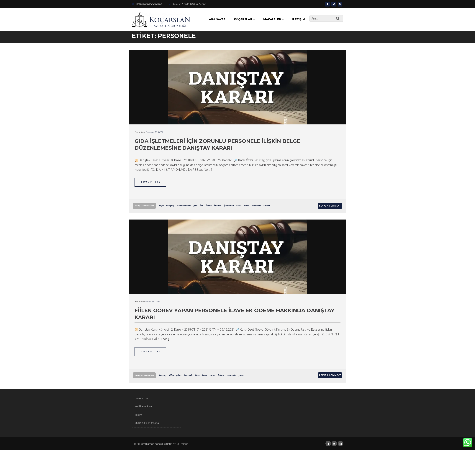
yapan (241, 375)
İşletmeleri (229, 205)
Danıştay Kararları (144, 206)
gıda (195, 205)
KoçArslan (243, 19)
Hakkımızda (141, 398)
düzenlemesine (184, 205)
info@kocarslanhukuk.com (149, 4)
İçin (201, 205)
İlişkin (208, 205)
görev (178, 375)
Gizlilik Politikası (143, 406)
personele (256, 205)
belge (160, 205)
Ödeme (220, 375)
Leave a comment (330, 205)
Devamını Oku (150, 182)
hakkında (188, 375)
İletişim (298, 19)
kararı (246, 205)
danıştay (170, 205)
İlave (197, 375)
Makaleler (272, 19)
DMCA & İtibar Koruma (147, 423)
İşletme (217, 205)
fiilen (171, 375)
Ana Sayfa (217, 19)
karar (238, 205)
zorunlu (266, 205)
